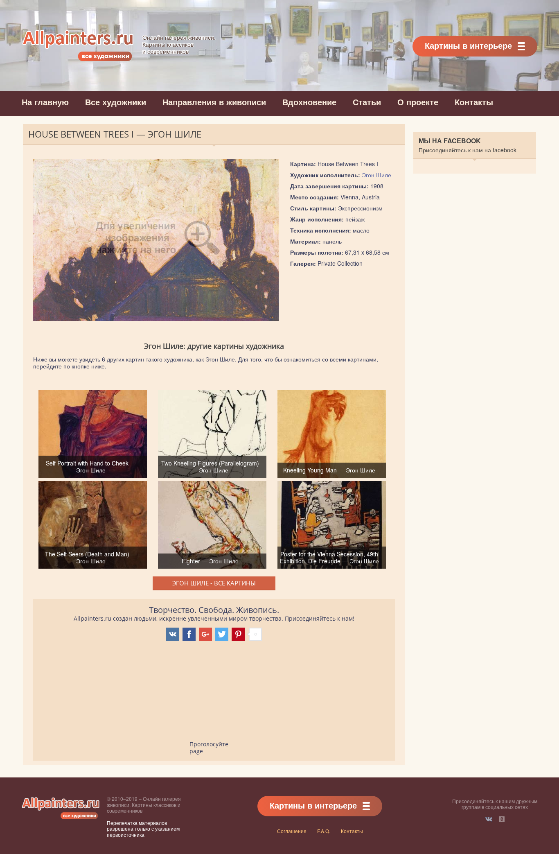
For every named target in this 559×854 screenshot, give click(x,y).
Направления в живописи (214, 102)
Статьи (367, 102)
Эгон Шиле (376, 175)
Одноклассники (502, 819)
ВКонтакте (488, 819)
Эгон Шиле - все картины (214, 583)
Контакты (474, 102)
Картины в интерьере (468, 45)
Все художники (115, 102)
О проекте (417, 102)
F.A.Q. (323, 830)
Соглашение (292, 830)
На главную (45, 102)
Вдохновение (309, 102)
